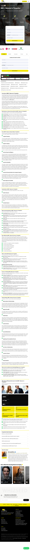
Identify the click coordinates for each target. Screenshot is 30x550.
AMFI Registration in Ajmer (14, 84)
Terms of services (15, 504)
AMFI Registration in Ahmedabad (5, 84)
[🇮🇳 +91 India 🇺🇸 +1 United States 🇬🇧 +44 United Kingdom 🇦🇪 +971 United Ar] (8, 35)
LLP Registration (18, 512)
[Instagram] (18, 505)
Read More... (9, 514)
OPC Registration (18, 513)
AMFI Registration (17, 82)
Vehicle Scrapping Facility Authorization (21, 523)
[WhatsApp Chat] (11, 505)
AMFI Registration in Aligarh (22, 84)
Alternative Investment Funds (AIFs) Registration (7, 82)
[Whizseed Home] (3, 1)
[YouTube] (15, 505)
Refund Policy (25, 504)
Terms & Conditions (15, 538)
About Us (4, 504)
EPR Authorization (18, 519)
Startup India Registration (19, 514)
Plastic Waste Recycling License (20, 520)
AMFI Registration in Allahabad (5, 86)
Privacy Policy (20, 504)
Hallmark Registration (4, 530)
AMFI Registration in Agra (24, 82)
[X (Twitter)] (14, 505)
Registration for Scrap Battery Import (21, 524)
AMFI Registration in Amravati (23, 86)
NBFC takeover (12, 99)
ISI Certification (3, 529)
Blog (11, 504)
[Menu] (28, 1)
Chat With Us (22, 78)
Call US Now (8, 78)
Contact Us (8, 504)
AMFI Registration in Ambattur (14, 86)
